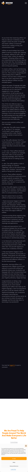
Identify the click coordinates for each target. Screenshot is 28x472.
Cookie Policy (13, 469)
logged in (12, 365)
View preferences (14, 466)
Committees (14, 442)
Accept (14, 458)
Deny (14, 462)
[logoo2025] (7, 3)
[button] (26, 446)
